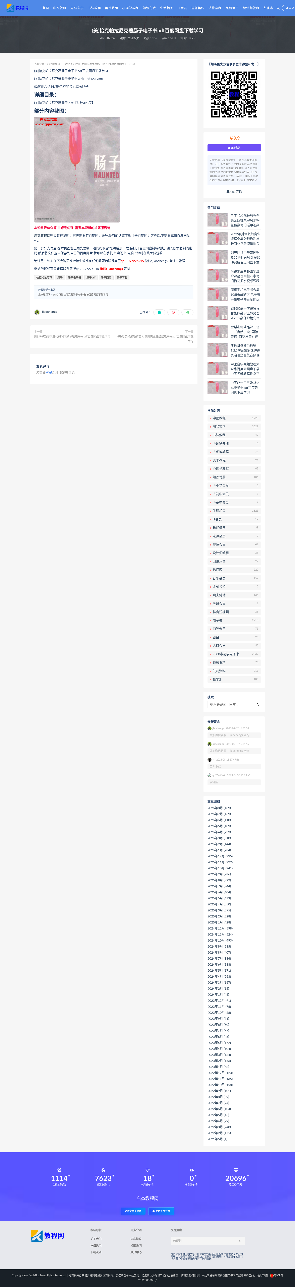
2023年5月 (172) (219, 1042)
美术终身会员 (162, 1211)
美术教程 (111, 8)
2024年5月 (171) (219, 970)
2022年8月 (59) (218, 1097)
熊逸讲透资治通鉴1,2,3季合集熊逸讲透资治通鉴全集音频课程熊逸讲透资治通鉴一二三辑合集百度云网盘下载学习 (245, 350)
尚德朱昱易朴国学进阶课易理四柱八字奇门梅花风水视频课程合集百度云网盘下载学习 (245, 276)
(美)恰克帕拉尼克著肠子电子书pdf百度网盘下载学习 (80, 295)
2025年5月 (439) (219, 898)
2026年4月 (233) (219, 832)
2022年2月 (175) (219, 1133)
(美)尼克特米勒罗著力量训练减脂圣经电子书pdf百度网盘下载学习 (155, 339)
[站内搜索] (278, 8)
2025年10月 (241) (220, 868)
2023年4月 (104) (219, 1048)
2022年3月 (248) (219, 1127)
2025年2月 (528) (219, 916)
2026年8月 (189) (219, 808)
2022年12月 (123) (220, 1073)
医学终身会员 (134, 1211)
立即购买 (235, 147)
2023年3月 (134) (219, 1054)
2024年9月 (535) (219, 946)
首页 (46, 8)
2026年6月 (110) (219, 820)
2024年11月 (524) (220, 934)
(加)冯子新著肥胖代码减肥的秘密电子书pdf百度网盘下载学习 (72, 336)
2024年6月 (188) (219, 964)
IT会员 (182, 8)
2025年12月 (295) (220, 856)
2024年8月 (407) (219, 952)
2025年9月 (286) (219, 874)
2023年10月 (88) (219, 1012)
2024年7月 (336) (219, 958)
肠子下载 (122, 277)
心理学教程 (130, 8)
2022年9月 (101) (219, 1091)
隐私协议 (136, 1239)
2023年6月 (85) (218, 1036)
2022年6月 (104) (219, 1109)
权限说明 (136, 1245)
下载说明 (96, 1252)
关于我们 (96, 1239)
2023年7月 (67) (218, 1030)
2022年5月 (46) (218, 1115)
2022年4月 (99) (218, 1121)
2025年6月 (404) (219, 892)
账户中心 (136, 1252)
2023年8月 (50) (218, 1024)
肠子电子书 (74, 277)
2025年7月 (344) (219, 886)
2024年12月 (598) (220, 928)
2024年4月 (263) (219, 976)
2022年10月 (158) (220, 1085)
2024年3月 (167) (219, 982)
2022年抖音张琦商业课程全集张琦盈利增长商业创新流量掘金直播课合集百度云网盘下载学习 (245, 239)
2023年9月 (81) (218, 1018)
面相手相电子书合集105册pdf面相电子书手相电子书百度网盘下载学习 (245, 295)
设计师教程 (251, 8)
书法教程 (94, 8)
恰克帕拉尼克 (44, 277)
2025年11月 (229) (220, 862)
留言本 (268, 8)
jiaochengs (49, 311)
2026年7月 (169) (219, 814)
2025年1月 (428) (219, 922)
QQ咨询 (236, 191)
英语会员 (232, 8)
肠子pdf (91, 277)
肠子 (60, 277)
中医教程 (59, 8)
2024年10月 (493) (220, 940)
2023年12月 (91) (219, 1000)
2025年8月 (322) (219, 880)
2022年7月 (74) (218, 1103)
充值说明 (96, 1245)
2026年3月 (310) (219, 838)
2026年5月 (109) (219, 826)
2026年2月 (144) (219, 844)
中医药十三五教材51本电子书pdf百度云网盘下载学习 (245, 387)
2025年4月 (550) (219, 904)
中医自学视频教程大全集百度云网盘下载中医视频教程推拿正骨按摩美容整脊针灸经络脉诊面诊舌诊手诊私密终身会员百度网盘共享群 (245, 369)
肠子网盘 (106, 277)
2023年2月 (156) (219, 1061)
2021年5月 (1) (217, 1139)
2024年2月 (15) (218, 988)
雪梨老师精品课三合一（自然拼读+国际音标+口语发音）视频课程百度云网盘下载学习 (245, 332)
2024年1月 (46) (218, 994)
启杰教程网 (53, 64)
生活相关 (166, 8)
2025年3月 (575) (219, 910)
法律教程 (215, 8)
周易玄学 (77, 8)
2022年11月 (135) (220, 1079)
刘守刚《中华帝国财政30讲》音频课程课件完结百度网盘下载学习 (245, 257)
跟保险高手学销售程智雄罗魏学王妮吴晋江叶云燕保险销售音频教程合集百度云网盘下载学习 (245, 313)
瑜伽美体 (197, 8)
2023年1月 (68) (218, 1067)
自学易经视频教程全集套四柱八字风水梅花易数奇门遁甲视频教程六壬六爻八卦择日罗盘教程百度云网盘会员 (245, 220)
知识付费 (149, 8)
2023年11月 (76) (219, 1006)
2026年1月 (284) (219, 850)
